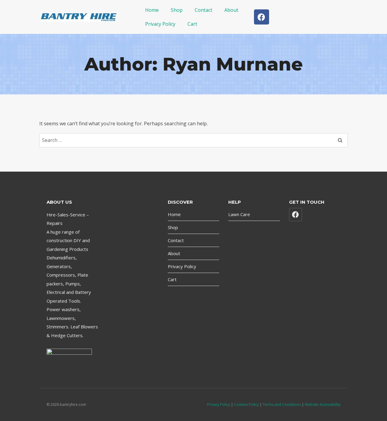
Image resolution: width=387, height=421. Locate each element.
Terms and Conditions (282, 404)
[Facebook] (261, 17)
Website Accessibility (322, 404)
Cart (192, 24)
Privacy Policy (160, 24)
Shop (177, 10)
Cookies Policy (246, 404)
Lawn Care (239, 214)
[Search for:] (193, 140)
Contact (203, 10)
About (231, 10)
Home (152, 10)
